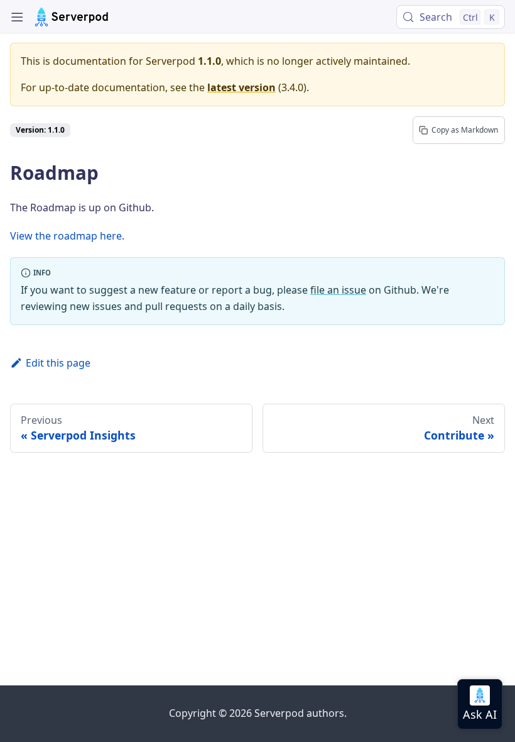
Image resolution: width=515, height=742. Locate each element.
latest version (241, 87)
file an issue (338, 290)
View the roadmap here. (67, 236)
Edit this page (58, 363)
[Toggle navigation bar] (17, 17)
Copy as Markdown (464, 130)
